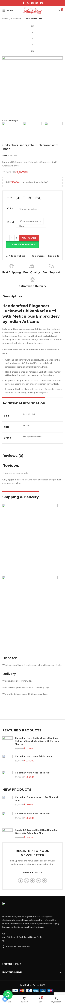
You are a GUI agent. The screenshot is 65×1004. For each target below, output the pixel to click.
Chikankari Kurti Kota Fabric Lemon (34, 756)
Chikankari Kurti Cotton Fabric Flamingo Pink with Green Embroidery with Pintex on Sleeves (37, 741)
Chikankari (16, 18)
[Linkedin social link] (37, 3)
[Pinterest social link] (32, 3)
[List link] (32, 946)
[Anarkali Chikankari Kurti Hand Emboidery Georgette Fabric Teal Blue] (7, 834)
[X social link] (27, 3)
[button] (22, 244)
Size (9, 197)
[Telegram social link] (41, 3)
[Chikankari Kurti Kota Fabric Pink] (7, 777)
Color (10, 208)
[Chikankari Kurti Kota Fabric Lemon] (7, 760)
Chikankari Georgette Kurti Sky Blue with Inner (37, 799)
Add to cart (29, 238)
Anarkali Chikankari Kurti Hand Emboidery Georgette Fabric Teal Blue (37, 831)
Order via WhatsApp (22, 244)
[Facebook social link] (23, 3)
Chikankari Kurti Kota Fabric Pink (32, 772)
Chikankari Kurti (33, 18)
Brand (10, 222)
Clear (21, 226)
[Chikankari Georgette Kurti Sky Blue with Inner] (7, 801)
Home (5, 18)
